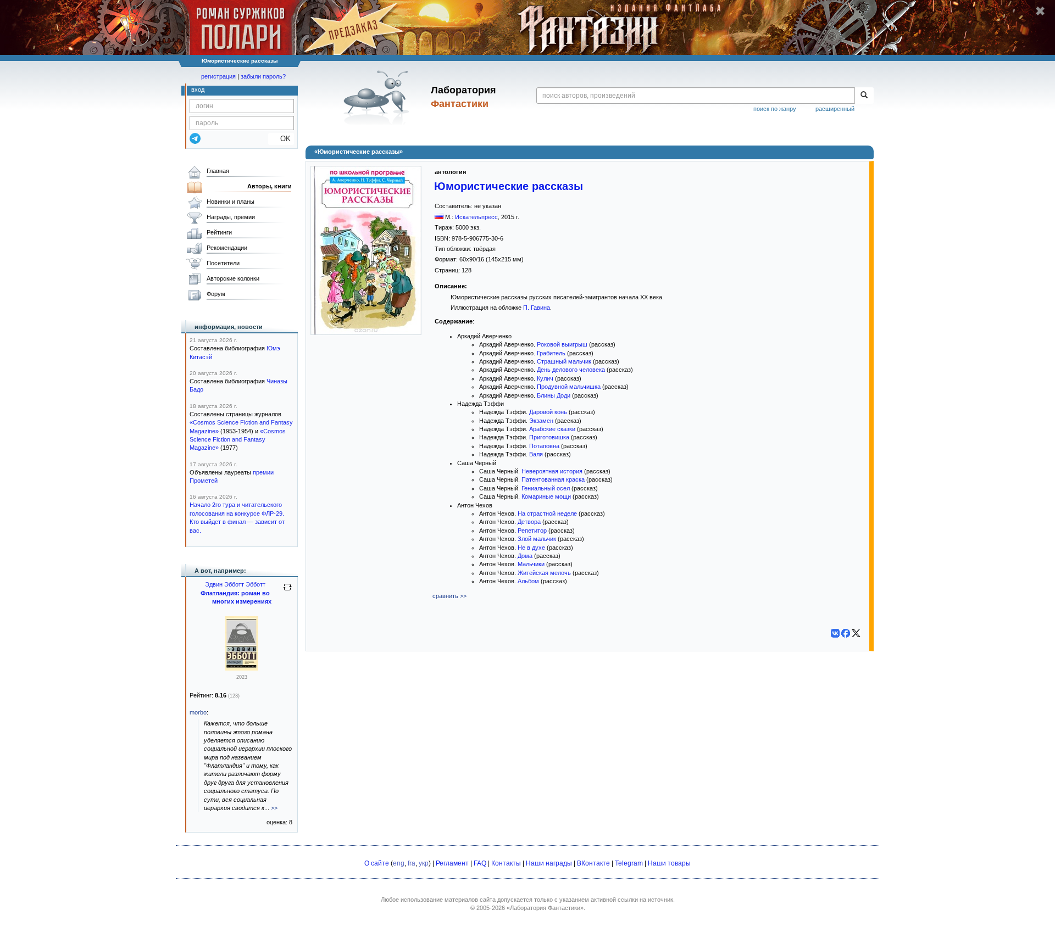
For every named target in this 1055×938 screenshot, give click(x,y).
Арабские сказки (552, 429)
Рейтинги (219, 232)
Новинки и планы (230, 201)
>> (274, 808)
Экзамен (541, 420)
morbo (198, 712)
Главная (218, 171)
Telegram (629, 863)
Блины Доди (553, 395)
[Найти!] (864, 95)
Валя (536, 454)
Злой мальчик (537, 538)
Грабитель (551, 353)
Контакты (506, 863)
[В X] (856, 633)
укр (424, 863)
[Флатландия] (241, 668)
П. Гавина (536, 307)
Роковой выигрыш (562, 344)
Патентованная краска (553, 479)
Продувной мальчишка (569, 386)
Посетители (223, 263)
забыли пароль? (263, 76)
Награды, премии (231, 217)
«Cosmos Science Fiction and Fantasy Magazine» (238, 439)
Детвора (529, 521)
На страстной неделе (547, 513)
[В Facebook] (845, 633)
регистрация (218, 76)
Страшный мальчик (564, 361)
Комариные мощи (546, 496)
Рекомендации (227, 247)
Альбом (528, 581)
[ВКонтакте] (835, 633)
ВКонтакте (593, 863)
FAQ (480, 863)
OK (281, 139)
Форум (216, 294)
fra (411, 863)
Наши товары (669, 863)
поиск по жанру (774, 108)
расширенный (834, 108)
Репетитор (532, 530)
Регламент (452, 863)
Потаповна (544, 446)
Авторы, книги (269, 186)
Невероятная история (551, 471)
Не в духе (531, 547)
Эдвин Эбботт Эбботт (235, 584)
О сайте (376, 863)
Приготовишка (549, 437)
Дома (525, 555)
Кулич (545, 378)
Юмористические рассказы (508, 186)
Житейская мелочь (544, 573)
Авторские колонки (233, 278)
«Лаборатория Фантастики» (545, 908)
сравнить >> (449, 596)
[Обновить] (287, 591)
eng (398, 863)
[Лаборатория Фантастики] (378, 97)
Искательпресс (476, 217)
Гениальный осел (545, 488)
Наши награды (549, 863)
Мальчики (531, 564)
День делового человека (571, 369)
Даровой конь (548, 412)
